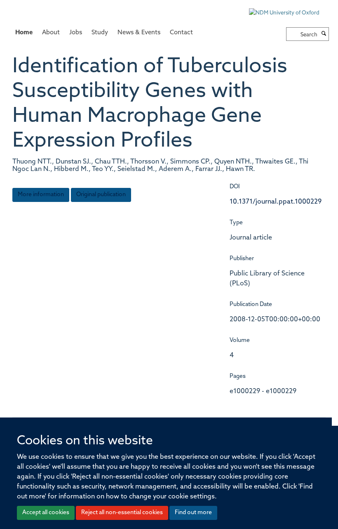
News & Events (138, 33)
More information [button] (41, 195)
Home (24, 33)
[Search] (324, 34)
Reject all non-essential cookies (122, 513)
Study (100, 33)
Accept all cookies (45, 513)
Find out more (193, 513)
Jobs (75, 33)
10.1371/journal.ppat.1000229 (276, 202)
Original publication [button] (101, 195)
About (51, 33)
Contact (181, 33)
